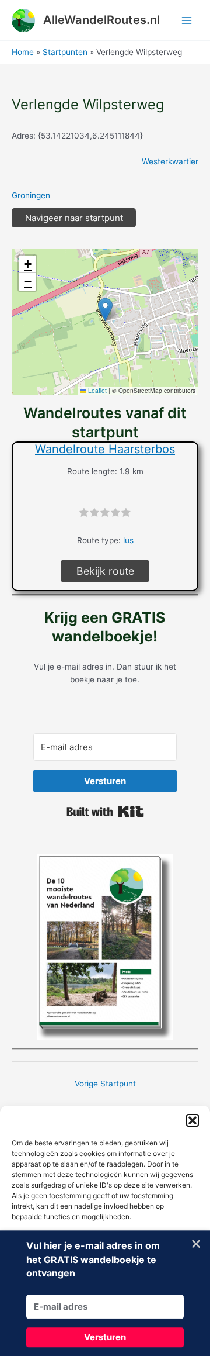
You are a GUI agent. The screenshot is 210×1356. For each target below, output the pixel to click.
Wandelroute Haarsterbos (105, 449)
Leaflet (96, 390)
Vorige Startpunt (105, 1083)
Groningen (31, 195)
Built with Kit (105, 811)
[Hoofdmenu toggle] (187, 20)
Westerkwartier (170, 161)
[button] (192, 1120)
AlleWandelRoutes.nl (101, 20)
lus (128, 540)
